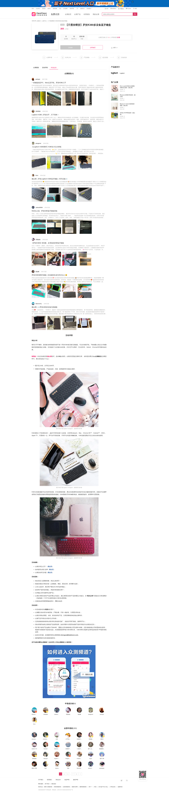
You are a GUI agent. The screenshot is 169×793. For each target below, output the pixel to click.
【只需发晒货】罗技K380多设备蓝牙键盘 (57, 21)
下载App (122, 8)
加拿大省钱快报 (48, 787)
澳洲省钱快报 (83, 787)
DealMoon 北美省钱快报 (39, 14)
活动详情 (45, 67)
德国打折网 (75, 787)
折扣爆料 (65, 8)
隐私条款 (53, 784)
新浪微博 (121, 780)
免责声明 (66, 779)
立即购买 (93, 47)
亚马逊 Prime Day (103, 787)
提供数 (66, 39)
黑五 (95, 787)
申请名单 (54, 68)
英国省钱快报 (57, 787)
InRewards (112, 787)
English (129, 8)
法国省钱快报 (66, 787)
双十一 (90, 787)
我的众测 (96, 14)
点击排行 (38, 8)
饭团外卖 (82, 8)
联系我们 (114, 8)
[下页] (80, 774)
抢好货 (43, 8)
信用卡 (49, 8)
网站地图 (40, 784)
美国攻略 (55, 8)
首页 (33, 8)
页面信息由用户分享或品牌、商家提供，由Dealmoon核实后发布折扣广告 (55, 789)
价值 (82, 39)
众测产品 (77, 14)
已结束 (70, 47)
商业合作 (58, 779)
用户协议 (47, 784)
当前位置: (34, 20)
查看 (118, 37)
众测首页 (68, 14)
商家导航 (72, 8)
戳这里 (50, 566)
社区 (60, 8)
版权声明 (75, 779)
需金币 (73, 39)
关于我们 (40, 779)
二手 (77, 8)
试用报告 (87, 14)
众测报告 (36, 67)
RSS (126, 780)
